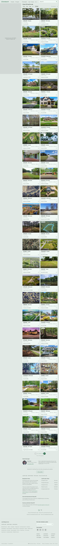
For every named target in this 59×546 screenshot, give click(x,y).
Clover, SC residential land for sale (47, 514)
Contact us (53, 537)
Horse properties (9, 528)
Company (52, 535)
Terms (54, 543)
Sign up (32, 1)
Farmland (28, 526)
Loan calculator (46, 537)
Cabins (9, 526)
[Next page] (44, 453)
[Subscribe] (52, 524)
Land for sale (24, 475)
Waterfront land (16, 531)
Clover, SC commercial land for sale (45, 512)
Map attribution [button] (10, 543)
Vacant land (3, 531)
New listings (47, 543)
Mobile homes (30, 528)
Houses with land (16, 528)
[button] (24, 17)
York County (36, 475)
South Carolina (30, 475)
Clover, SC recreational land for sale (33, 514)
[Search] (56, 1)
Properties (12, 1)
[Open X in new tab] (43, 530)
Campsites (12, 526)
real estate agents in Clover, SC (43, 504)
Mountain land (4, 530)
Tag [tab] (41, 509)
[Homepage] (4, 1)
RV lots (18, 530)
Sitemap (43, 543)
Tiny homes (27, 530)
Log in (29, 1)
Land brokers (45, 533)
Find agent (17, 1)
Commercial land (23, 526)
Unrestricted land (9, 531)
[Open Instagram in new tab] (40, 530)
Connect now (40, 463)
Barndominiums (4, 526)
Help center (38, 535)
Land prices (53, 533)
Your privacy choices (33, 543)
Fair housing (38, 543)
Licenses (51, 543)
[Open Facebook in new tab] (38, 530)
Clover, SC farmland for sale (33, 512)
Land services (45, 535)
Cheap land (17, 526)
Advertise (38, 533)
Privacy (56, 543)
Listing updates (40, 471)
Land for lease (9, 524)
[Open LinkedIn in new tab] (45, 530)
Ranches (8, 530)
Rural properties (13, 530)
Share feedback (39, 527)
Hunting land (21, 528)
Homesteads (3, 528)
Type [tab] (39, 509)
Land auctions (14, 524)
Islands (26, 528)
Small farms (22, 530)
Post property (24, 1)
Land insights (39, 537)
